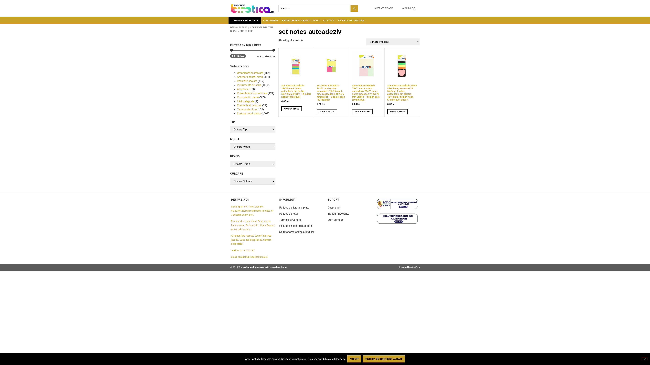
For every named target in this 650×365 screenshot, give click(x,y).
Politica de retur (288, 213)
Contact (328, 20)
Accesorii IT (244, 89)
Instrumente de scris (249, 85)
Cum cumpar (270, 20)
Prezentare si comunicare (252, 93)
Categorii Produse (243, 20)
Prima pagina (238, 27)
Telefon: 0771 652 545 (351, 20)
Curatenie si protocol (249, 105)
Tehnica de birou (247, 109)
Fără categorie (245, 101)
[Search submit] (354, 8)
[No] (644, 358)
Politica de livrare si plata (294, 207)
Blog (316, 20)
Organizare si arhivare (250, 73)
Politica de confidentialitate (295, 225)
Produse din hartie (248, 97)
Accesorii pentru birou (250, 77)
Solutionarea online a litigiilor (296, 232)
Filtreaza (238, 56)
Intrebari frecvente (338, 213)
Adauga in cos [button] (291, 109)
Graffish (415, 267)
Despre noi (334, 207)
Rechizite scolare (247, 81)
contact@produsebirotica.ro (253, 257)
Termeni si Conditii (290, 219)
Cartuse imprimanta (249, 113)
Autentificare (383, 8)
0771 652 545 (247, 250)
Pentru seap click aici (296, 20)
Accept (354, 359)
